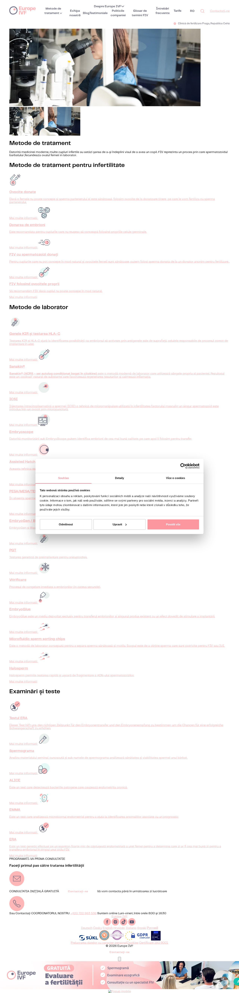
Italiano (131, 928)
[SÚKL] (88, 939)
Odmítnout (66, 524)
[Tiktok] (124, 924)
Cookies (132, 942)
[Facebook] (107, 924)
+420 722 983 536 (83, 913)
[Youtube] (132, 924)
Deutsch (86, 928)
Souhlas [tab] (63, 478)
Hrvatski (119, 928)
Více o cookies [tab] (175, 478)
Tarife (177, 11)
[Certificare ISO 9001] (156, 939)
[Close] (119, 959)
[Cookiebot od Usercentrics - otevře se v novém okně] (183, 466)
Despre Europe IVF (107, 6)
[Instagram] (116, 924)
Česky (97, 928)
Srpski (141, 928)
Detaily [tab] (119, 478)
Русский (152, 928)
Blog (86, 13)
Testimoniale (98, 13)
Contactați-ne (220, 11)
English (108, 928)
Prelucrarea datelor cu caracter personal (99, 942)
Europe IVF (22, 10)
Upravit (117, 524)
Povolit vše (173, 524)
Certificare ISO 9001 (153, 942)
